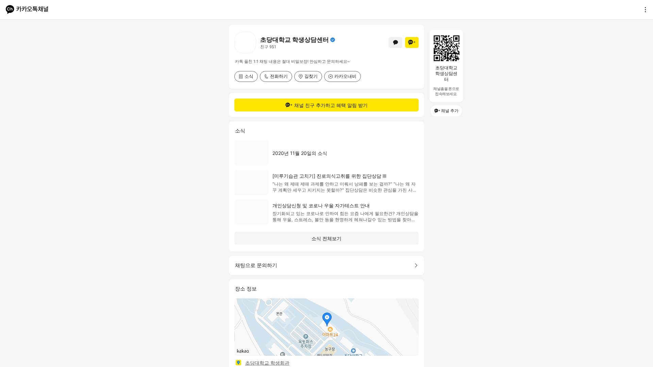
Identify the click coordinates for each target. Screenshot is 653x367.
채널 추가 (449, 110)
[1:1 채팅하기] (395, 42)
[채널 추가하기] (412, 42)
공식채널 (332, 39)
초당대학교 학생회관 (267, 363)
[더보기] (643, 9)
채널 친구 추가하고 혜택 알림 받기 (331, 105)
